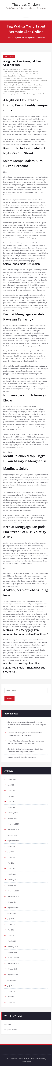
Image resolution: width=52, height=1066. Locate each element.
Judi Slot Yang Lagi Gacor (38, 80)
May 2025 (10, 863)
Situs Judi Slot (26, 69)
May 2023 (10, 997)
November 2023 (13, 963)
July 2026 (10, 785)
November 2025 (13, 829)
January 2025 (12, 885)
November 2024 (13, 896)
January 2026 (12, 818)
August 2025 (11, 846)
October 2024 (12, 902)
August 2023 (11, 980)
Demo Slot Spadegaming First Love (16, 80)
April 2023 (11, 1002)
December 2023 (13, 958)
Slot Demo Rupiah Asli (11, 89)
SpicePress (40, 1059)
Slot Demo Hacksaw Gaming (31, 87)
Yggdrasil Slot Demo (40, 94)
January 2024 (12, 952)
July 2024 (10, 919)
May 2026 (10, 796)
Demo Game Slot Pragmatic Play (15, 78)
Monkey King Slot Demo (12, 85)
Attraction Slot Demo (33, 74)
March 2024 (11, 941)
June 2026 (11, 790)
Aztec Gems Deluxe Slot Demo (14, 76)
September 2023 (13, 974)
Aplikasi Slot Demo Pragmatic (14, 74)
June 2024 (11, 924)
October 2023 (12, 969)
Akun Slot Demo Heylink (29, 71)
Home (9, 37)
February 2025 (12, 880)
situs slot (7, 1024)
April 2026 (11, 802)
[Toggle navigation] (26, 15)
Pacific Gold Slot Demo (12, 87)
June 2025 (11, 857)
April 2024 (11, 935)
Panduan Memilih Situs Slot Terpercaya (21, 757)
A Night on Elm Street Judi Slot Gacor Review (29, 37)
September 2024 (13, 907)
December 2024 (13, 891)
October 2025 (12, 835)
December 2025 (13, 824)
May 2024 (10, 930)
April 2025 (11, 868)
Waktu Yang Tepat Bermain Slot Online (18, 94)
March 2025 (11, 874)
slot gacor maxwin (11, 1029)
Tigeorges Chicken (26, 4)
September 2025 (13, 841)
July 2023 (10, 986)
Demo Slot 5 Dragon (35, 78)
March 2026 (11, 807)
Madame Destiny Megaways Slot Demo (17, 83)
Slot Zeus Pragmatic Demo (29, 89)
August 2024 (11, 913)
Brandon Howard (12, 69)
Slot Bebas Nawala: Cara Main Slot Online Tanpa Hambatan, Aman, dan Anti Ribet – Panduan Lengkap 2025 (26, 724)
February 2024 (12, 947)
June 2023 (11, 991)
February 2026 (12, 813)
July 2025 (10, 852)
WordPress (25, 1059)
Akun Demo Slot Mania (12, 71)
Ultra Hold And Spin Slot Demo (15, 92)
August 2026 (11, 779)
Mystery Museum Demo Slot (32, 85)
